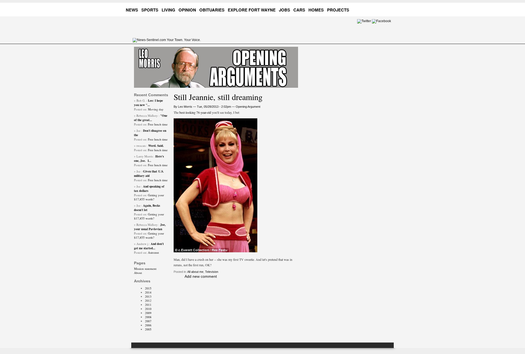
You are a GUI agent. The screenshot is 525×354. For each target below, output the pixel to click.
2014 (148, 292)
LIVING (168, 10)
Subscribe (389, 9)
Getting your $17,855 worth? (149, 197)
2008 (148, 317)
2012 (148, 301)
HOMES (316, 10)
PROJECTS (338, 10)
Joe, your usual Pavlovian (150, 227)
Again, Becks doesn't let (147, 207)
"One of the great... (150, 117)
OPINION (187, 10)
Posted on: (141, 109)
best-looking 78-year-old (195, 112)
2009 (148, 313)
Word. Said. (156, 146)
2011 (148, 305)
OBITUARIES (211, 10)
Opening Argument (248, 106)
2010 (148, 309)
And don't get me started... (149, 246)
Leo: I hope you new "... (148, 102)
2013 (148, 296)
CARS (299, 10)
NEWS (132, 10)
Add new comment (201, 276)
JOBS (284, 10)
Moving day (156, 109)
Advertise (367, 9)
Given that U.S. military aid (149, 173)
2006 (148, 325)
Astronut (153, 252)
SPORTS (149, 10)
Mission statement (145, 269)
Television (211, 271)
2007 (148, 321)
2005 (148, 329)
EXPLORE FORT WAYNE (252, 10)
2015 (148, 288)
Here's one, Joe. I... (149, 158)
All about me (195, 271)
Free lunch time (158, 124)
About (138, 273)
